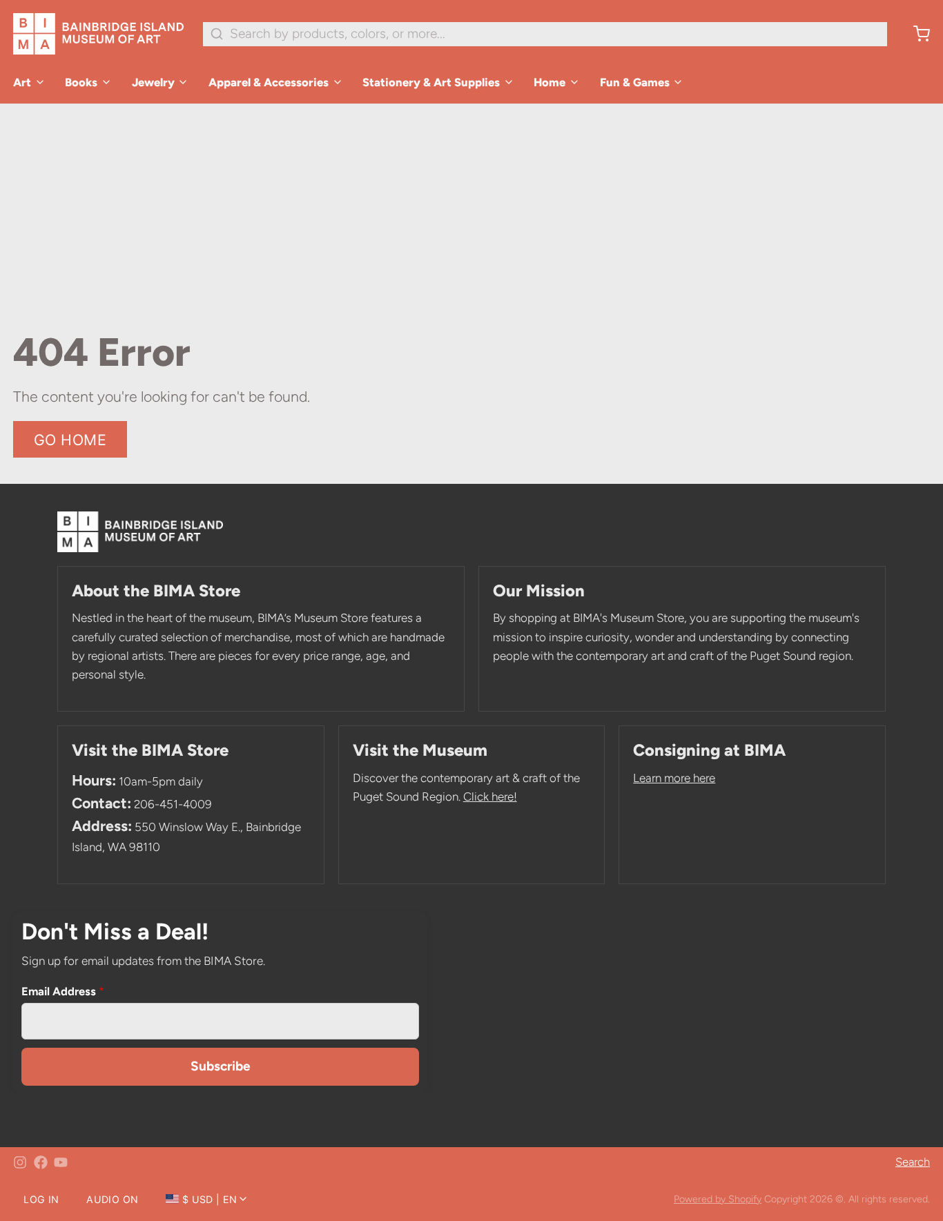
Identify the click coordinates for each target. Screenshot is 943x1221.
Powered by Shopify (717, 1199)
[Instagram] (20, 1162)
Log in (41, 1199)
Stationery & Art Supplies (431, 82)
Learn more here (674, 778)
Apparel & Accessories (268, 82)
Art (22, 82)
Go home (70, 440)
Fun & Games (635, 82)
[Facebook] (41, 1162)
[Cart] (915, 34)
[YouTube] (61, 1162)
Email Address (62, 991)
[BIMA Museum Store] (98, 34)
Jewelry (153, 82)
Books (81, 82)
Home (549, 82)
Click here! (490, 796)
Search (912, 1162)
